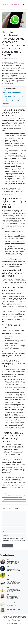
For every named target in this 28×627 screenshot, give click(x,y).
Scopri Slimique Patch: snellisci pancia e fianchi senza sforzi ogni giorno (12, 597)
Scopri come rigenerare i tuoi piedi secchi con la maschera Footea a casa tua (13, 611)
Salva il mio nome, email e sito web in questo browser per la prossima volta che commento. (14, 540)
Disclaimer (10, 625)
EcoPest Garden (10, 575)
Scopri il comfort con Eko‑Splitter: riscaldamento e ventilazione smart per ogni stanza (13, 583)
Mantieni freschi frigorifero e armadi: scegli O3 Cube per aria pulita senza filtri (13, 604)
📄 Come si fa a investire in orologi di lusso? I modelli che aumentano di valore (13, 92)
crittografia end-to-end (13, 293)
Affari (5, 493)
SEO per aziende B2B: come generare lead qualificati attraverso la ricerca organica (13, 569)
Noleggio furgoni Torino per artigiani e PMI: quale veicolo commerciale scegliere (13, 562)
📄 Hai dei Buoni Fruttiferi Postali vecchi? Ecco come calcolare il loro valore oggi (12, 102)
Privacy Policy (17, 625)
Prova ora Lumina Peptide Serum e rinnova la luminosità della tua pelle (13, 590)
